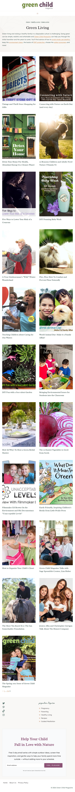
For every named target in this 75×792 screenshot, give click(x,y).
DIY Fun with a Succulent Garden (17, 392)
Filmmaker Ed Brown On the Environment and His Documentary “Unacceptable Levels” (18, 510)
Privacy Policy (23, 783)
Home (28, 22)
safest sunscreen (60, 42)
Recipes (44, 718)
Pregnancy (45, 708)
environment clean (16, 42)
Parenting (44, 712)
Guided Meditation (48, 721)
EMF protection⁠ (39, 42)
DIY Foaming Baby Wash (50, 219)
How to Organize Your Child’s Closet (18, 568)
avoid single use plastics (61, 39)
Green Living (45, 22)
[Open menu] (37, 13)
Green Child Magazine (42, 37)
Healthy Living (35, 22)
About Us (12, 783)
